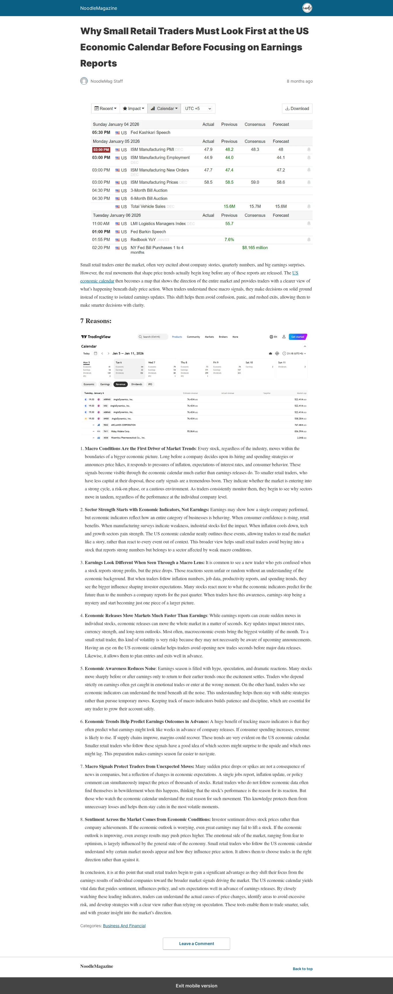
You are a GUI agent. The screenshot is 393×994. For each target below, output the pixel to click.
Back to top (303, 969)
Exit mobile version (197, 986)
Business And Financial (124, 925)
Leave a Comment (196, 943)
